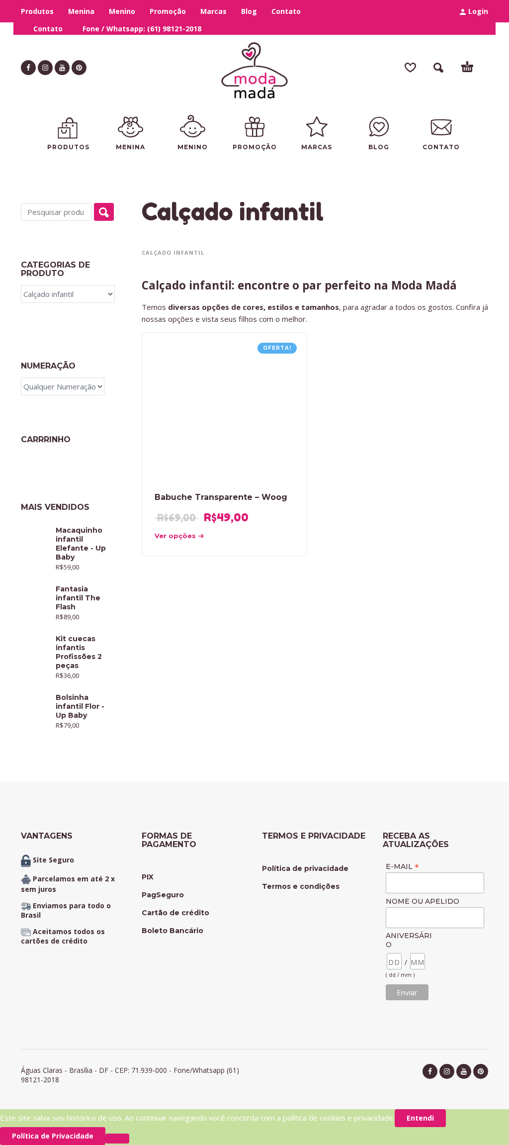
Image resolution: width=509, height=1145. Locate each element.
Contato (286, 11)
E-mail (402, 866)
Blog (249, 11)
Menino (122, 11)
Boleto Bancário (172, 930)
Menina (81, 11)
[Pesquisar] (104, 212)
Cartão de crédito (175, 912)
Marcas (213, 11)
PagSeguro (163, 894)
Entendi (420, 1118)
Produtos (37, 11)
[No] (117, 1139)
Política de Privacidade (52, 1136)
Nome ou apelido (422, 901)
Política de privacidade (305, 868)
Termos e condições (300, 886)
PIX (148, 876)
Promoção (168, 11)
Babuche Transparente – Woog (221, 497)
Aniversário (409, 940)
